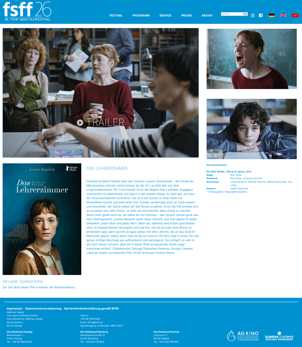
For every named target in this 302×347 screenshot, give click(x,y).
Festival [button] (120, 15)
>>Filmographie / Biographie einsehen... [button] (228, 191)
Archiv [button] (211, 15)
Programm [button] (145, 15)
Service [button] (169, 15)
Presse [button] (190, 15)
